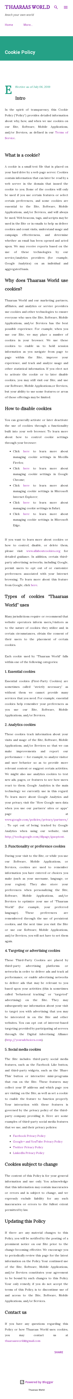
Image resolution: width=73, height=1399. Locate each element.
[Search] (56, 7)
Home (9, 24)
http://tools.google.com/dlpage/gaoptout (34, 837)
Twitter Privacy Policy (28, 1147)
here (25, 451)
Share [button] (58, 1352)
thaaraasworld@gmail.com (22, 1341)
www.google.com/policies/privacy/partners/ (36, 819)
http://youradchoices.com (24, 1040)
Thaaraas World (27, 7)
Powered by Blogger (39, 1382)
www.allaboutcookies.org (41, 551)
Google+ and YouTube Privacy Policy (37, 1141)
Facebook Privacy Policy (29, 1136)
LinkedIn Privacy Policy (28, 1153)
